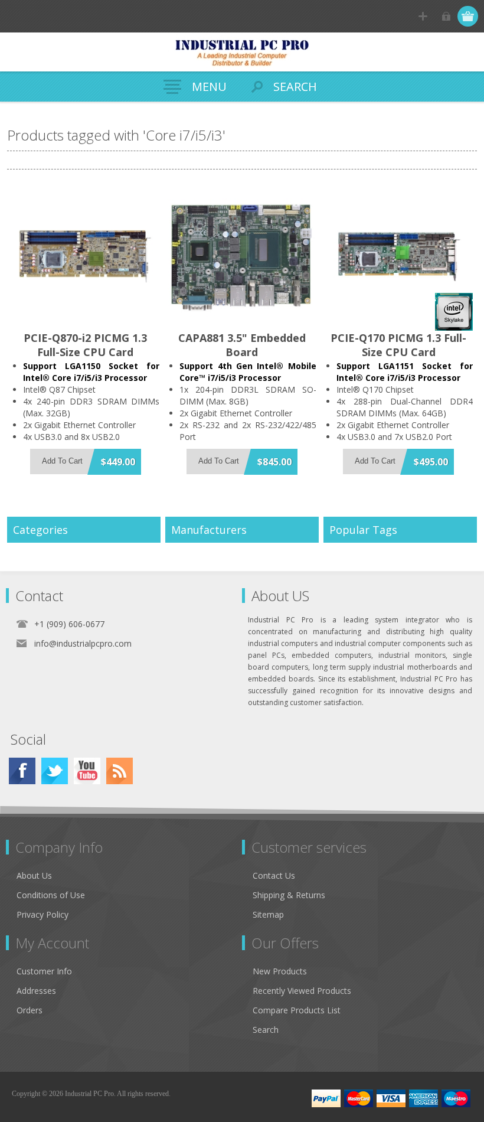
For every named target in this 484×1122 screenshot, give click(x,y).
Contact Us (274, 875)
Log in (446, 16)
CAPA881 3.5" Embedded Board (242, 345)
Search (266, 1029)
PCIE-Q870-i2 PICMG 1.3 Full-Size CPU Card (85, 345)
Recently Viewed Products (302, 990)
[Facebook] (22, 771)
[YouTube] (87, 771)
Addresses (36, 990)
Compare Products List (297, 1010)
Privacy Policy (42, 914)
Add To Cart (62, 460)
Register (423, 16)
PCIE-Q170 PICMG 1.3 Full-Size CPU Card (398, 345)
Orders (29, 1010)
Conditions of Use (51, 895)
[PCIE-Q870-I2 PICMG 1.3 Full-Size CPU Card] (85, 256)
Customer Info (44, 971)
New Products (280, 971)
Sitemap (268, 914)
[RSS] (119, 771)
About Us (34, 875)
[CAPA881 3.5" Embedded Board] (242, 256)
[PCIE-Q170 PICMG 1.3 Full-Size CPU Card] (399, 256)
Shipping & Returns (289, 895)
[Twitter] (54, 771)
